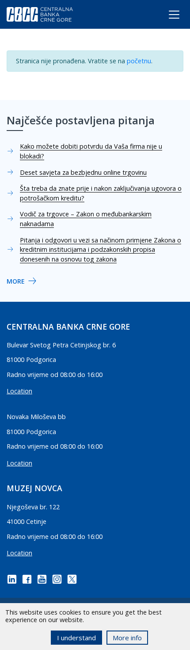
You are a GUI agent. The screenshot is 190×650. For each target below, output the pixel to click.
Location (19, 391)
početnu (139, 61)
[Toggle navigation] (166, 16)
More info (127, 637)
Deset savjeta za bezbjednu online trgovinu (83, 172)
